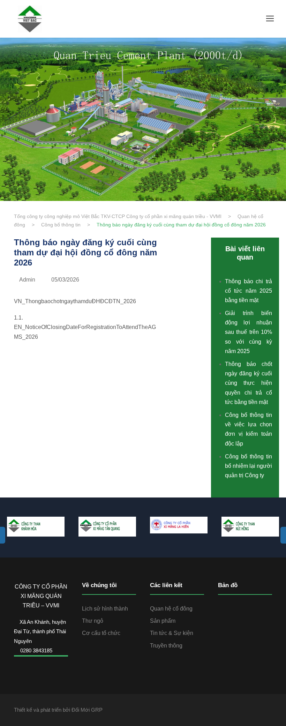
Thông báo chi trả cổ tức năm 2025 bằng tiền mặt (248, 290)
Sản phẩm (162, 621)
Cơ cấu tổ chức (101, 633)
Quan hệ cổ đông (171, 609)
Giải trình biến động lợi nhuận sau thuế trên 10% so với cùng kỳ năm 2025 (248, 332)
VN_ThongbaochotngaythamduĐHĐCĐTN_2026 (75, 301)
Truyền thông (166, 646)
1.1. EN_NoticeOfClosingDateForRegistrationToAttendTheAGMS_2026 (85, 327)
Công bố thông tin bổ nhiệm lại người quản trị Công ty (248, 466)
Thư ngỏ (92, 621)
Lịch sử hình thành (105, 609)
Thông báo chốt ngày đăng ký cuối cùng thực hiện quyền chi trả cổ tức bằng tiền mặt (248, 383)
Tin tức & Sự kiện (171, 633)
